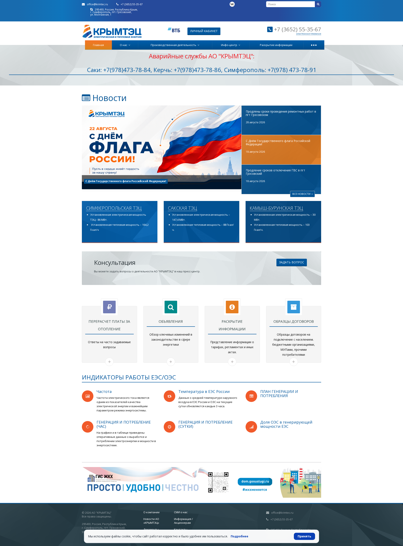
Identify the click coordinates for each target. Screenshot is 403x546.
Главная (98, 45)
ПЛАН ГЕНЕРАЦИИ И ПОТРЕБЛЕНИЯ (279, 393)
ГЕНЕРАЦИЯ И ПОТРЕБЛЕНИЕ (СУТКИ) (205, 424)
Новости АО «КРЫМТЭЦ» (151, 521)
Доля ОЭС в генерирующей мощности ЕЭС (286, 424)
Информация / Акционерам (183, 521)
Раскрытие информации (276, 45)
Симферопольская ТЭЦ (114, 208)
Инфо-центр (229, 45)
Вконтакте (232, 4)
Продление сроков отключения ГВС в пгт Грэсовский (122, 181)
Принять (304, 536)
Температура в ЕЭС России (204, 391)
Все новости (302, 194)
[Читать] (109, 362)
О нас (124, 45)
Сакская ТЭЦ (182, 208)
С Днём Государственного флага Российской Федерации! (278, 142)
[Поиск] (318, 4)
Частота (104, 391)
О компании (151, 512)
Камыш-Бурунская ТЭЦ (276, 208)
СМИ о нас (180, 512)
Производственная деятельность (174, 45)
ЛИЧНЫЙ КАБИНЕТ (204, 31)
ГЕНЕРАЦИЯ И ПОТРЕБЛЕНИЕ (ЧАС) (124, 424)
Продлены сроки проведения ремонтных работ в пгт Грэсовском (281, 113)
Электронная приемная (308, 34)
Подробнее (239, 536)
